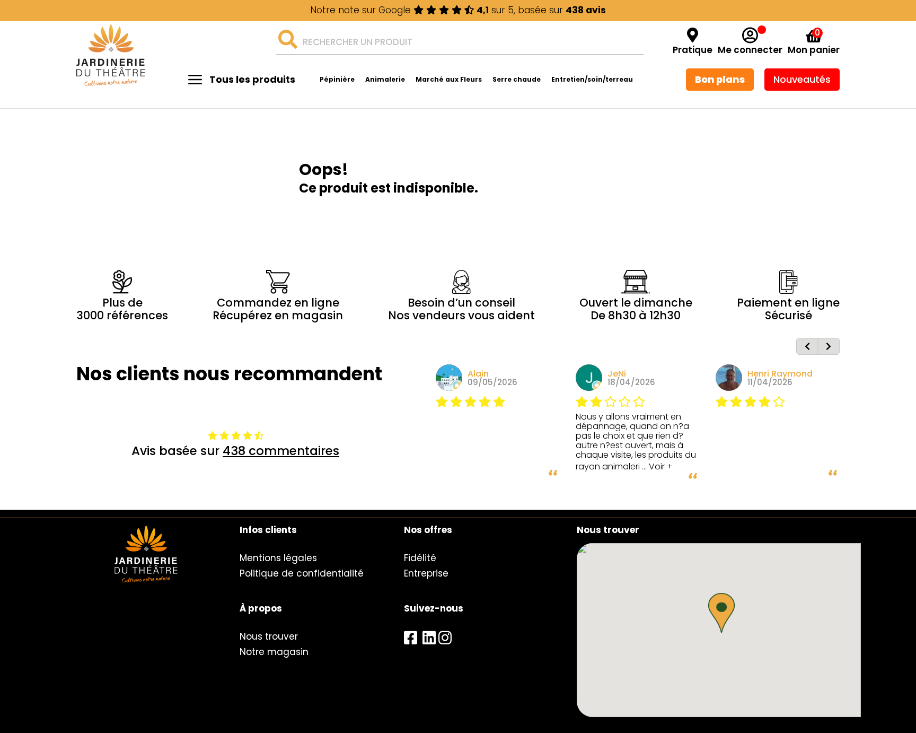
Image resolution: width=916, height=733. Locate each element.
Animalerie (385, 79)
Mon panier (814, 50)
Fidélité (420, 558)
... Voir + (657, 466)
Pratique (692, 50)
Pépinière (337, 79)
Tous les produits (252, 79)
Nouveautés (802, 79)
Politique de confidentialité (302, 573)
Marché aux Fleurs (449, 79)
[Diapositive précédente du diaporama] (807, 346)
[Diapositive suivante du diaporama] (828, 346)
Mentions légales (278, 558)
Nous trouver (269, 636)
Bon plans (720, 79)
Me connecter (750, 50)
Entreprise (426, 573)
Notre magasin (274, 651)
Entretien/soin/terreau (592, 79)
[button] (721, 613)
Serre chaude (516, 79)
